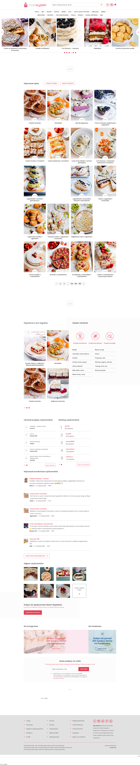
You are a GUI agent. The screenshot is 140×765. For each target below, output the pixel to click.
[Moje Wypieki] (35, 6)
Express (80, 15)
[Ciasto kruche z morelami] (35, 143)
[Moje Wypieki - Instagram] (111, 4)
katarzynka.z (70, 449)
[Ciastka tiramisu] (35, 105)
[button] (64, 52)
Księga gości (75, 733)
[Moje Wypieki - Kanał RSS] (111, 721)
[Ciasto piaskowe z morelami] (58, 143)
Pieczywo (50, 15)
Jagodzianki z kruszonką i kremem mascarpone (82, 200)
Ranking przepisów (54, 737)
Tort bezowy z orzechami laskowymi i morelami (105, 162)
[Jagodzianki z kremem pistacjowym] (35, 181)
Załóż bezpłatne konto (33, 612)
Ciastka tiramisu (35, 123)
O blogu (28, 721)
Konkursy (51, 725)
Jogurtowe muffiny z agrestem (34, 238)
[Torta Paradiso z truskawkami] (35, 257)
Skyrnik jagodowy (81, 123)
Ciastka (56, 12)
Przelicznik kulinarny (77, 725)
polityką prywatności (58, 678)
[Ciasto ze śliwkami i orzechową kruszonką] (97, 32)
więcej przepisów (50, 465)
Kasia (31, 501)
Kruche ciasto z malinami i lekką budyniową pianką (34, 364)
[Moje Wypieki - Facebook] (107, 4)
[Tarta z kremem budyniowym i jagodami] (105, 105)
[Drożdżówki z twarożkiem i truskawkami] (82, 257)
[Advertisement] (70, 694)
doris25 (67, 426)
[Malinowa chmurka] (58, 383)
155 (76, 284)
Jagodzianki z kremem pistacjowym (35, 200)
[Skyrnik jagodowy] (82, 105)
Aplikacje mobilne (53, 733)
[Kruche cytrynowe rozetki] (42, 32)
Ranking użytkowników (78, 721)
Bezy (43, 12)
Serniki (103, 12)
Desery (64, 12)
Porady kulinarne (53, 729)
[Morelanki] (58, 105)
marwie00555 (70, 441)
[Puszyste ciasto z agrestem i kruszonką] (58, 219)
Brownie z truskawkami (58, 275)
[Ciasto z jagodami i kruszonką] (105, 181)
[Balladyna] (15, 32)
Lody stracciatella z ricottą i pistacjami (82, 162)
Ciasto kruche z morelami (34, 161)
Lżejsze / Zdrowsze (91, 15)
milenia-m (69, 457)
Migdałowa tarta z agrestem (81, 237)
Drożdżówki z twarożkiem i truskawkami (81, 275)
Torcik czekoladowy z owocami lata (41, 524)
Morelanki (58, 123)
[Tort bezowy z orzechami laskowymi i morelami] (105, 143)
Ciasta (37, 12)
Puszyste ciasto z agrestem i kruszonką (58, 238)
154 (72, 284)
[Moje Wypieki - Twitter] (102, 721)
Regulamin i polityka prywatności (34, 729)
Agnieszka (33, 516)
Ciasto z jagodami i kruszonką (105, 200)
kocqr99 (68, 434)
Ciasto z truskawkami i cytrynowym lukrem (105, 275)
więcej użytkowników (83, 464)
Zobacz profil (56, 649)
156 (80, 284)
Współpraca (29, 733)
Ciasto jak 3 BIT (34, 539)
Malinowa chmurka (58, 401)
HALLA (31, 486)
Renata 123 (33, 531)
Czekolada (95, 12)
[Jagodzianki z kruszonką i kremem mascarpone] (82, 181)
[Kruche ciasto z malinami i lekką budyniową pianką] (35, 345)
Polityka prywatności (49, 749)
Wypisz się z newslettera (78, 737)
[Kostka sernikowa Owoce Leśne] (70, 32)
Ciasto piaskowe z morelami (58, 161)
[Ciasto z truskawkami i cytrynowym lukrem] (105, 257)
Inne (101, 15)
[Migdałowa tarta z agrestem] (82, 219)
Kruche (49, 12)
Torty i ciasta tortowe (81, 12)
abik (30, 546)
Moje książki (29, 725)
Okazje (73, 15)
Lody (69, 12)
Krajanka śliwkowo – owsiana (39, 478)
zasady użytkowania (60, 749)
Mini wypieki (41, 15)
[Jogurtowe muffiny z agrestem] (35, 219)
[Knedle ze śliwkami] (125, 32)
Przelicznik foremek (77, 729)
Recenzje (51, 721)
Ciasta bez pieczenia (62, 15)
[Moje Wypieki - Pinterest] (106, 721)
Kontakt (28, 737)
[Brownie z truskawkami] (58, 257)
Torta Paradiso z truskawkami (35, 275)
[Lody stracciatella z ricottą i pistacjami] (82, 143)
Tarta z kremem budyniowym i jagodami (105, 124)
